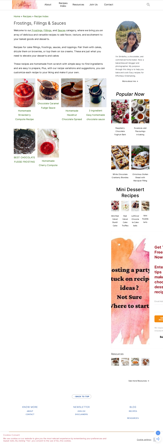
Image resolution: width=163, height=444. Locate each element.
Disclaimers (81, 414)
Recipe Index (41, 16)
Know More (30, 407)
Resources (78, 4)
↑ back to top (81, 396)
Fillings (47, 30)
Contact (108, 4)
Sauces (62, 30)
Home (17, 16)
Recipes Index (63, 4)
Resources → (143, 381)
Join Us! (81, 411)
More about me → (130, 81)
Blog (133, 407)
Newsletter (81, 407)
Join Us (93, 4)
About (48, 4)
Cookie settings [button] (144, 440)
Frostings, (37, 30)
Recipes (27, 16)
